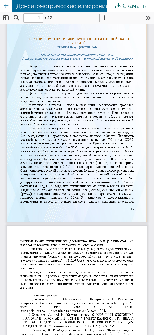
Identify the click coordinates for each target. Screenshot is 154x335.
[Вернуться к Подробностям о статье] (6, 6)
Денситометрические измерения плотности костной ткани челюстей (85, 6)
